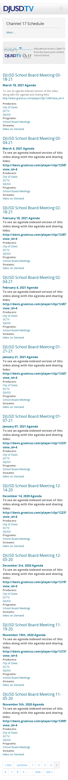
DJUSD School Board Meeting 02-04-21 (32, 279)
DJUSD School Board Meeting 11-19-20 (32, 627)
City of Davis (10, 107)
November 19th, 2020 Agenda (24, 635)
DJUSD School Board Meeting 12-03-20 (32, 557)
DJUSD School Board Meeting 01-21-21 (32, 349)
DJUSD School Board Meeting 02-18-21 (32, 209)
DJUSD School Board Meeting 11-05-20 (32, 696)
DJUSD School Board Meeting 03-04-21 (32, 140)
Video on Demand (13, 129)
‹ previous (22, 765)
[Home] (18, 9)
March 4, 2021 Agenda (18, 148)
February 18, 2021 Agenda (21, 218)
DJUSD (7, 114)
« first (8, 765)
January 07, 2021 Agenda (20, 426)
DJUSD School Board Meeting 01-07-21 (32, 418)
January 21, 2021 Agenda (20, 357)
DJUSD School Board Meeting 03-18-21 (32, 77)
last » (49, 772)
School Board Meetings (16, 121)
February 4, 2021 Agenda (20, 288)
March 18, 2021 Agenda (19, 85)
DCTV (6, 111)
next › (38, 772)
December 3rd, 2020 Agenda (23, 566)
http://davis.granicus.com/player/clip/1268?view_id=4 (33, 98)
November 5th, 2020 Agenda (23, 704)
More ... (10, 32)
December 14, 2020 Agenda (22, 496)
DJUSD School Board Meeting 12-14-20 (32, 487)
